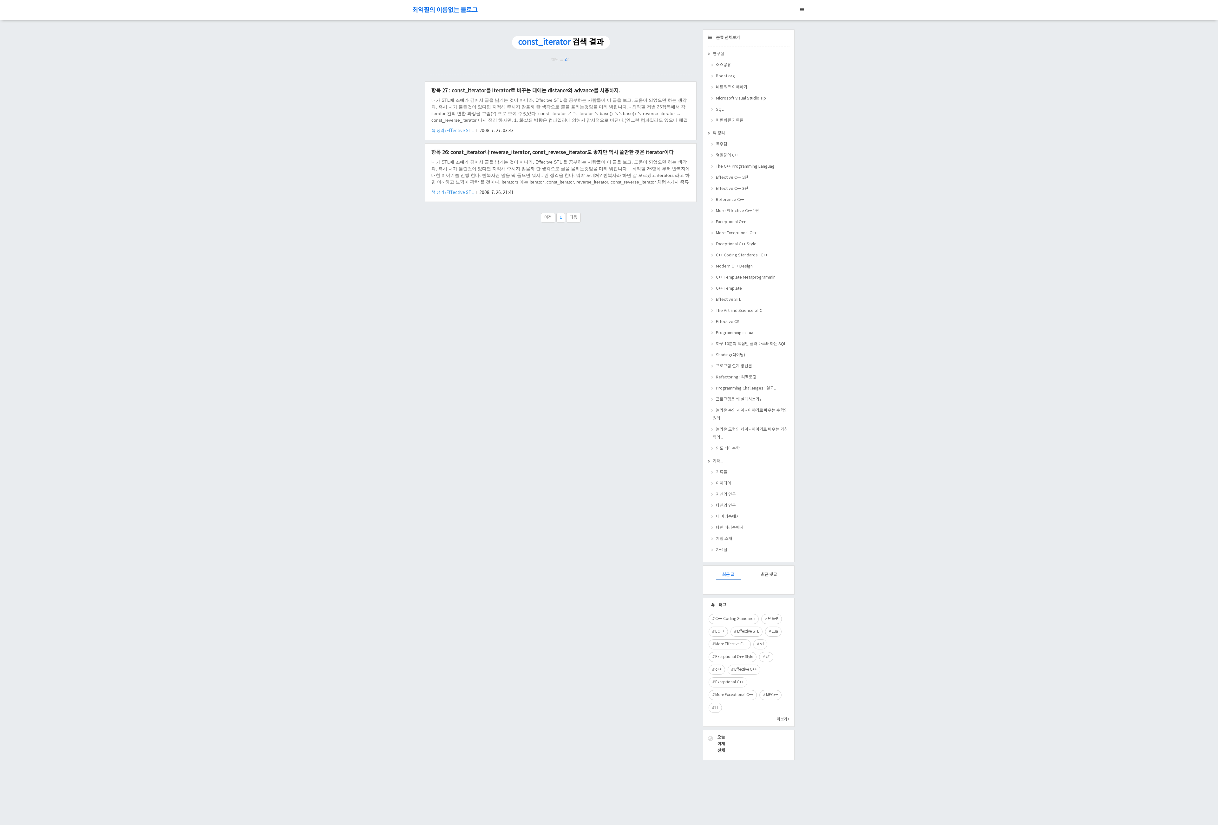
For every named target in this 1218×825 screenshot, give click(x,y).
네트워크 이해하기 (731, 87)
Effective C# (727, 321)
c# (768, 657)
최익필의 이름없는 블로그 (445, 10)
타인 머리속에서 (729, 527)
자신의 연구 (726, 494)
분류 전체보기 (727, 37)
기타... (718, 461)
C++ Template (729, 288)
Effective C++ (745, 669)
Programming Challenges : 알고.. (746, 388)
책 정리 (719, 133)
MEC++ (772, 695)
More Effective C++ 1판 (737, 211)
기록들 (721, 472)
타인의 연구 (726, 505)
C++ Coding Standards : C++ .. (743, 255)
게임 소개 (724, 539)
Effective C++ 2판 (732, 177)
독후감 (721, 144)
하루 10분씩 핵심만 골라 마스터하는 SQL (751, 344)
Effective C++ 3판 (732, 188)
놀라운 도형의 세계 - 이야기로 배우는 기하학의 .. (750, 433)
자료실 (721, 550)
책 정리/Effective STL (453, 130)
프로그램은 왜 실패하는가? (739, 399)
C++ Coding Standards (735, 619)
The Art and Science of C (739, 310)
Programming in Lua (734, 333)
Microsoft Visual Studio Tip (741, 98)
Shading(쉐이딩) (730, 355)
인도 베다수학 (728, 448)
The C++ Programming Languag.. (746, 166)
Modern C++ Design (734, 266)
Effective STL (728, 299)
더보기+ (783, 719)
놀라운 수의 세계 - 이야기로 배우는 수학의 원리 (750, 414)
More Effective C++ (731, 644)
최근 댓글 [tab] (769, 574)
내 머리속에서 (728, 516)
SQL (720, 109)
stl (762, 644)
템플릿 (773, 619)
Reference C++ (730, 199)
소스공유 (723, 65)
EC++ (719, 631)
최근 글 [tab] (728, 574)
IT (716, 708)
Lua (775, 631)
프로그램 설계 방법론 (734, 366)
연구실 (718, 54)
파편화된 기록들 (729, 120)
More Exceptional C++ (736, 233)
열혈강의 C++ (727, 155)
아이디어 (723, 483)
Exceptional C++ (731, 222)
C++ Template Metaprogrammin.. (746, 277)
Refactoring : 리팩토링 (736, 377)
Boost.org (725, 76)
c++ (718, 669)
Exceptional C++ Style (736, 244)
